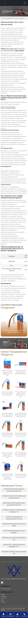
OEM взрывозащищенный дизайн (14, 532)
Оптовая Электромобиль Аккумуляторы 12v (14, 490)
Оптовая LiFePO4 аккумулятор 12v (14, 552)
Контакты (24, 615)
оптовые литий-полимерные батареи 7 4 (14, 511)
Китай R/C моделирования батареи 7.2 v (14, 546)
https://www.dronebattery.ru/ (11, 77)
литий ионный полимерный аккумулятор (14, 497)
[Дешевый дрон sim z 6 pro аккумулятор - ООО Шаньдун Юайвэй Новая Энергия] (5, 3)
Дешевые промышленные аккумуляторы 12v (14, 504)
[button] (24, 323)
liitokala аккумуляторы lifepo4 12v (14, 539)
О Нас (17, 615)
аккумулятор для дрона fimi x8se (14, 525)
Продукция (10, 615)
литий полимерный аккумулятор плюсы (14, 518)
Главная (3, 18)
